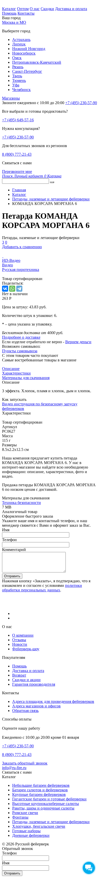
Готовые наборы (26, 831)
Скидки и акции (26, 680)
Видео (7, 265)
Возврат (19, 675)
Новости (19, 644)
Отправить (12, 576)
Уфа (15, 85)
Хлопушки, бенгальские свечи (38, 826)
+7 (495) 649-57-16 (18, 120)
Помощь (9, 13)
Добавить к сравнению (22, 247)
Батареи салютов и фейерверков (40, 790)
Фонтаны (20, 817)
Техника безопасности (21, 502)
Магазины (11, 98)
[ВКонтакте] (5, 289)
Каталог (9, 9)
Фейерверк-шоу (25, 649)
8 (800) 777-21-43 (16, 154)
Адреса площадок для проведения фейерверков (53, 701)
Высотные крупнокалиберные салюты (45, 803)
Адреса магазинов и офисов (36, 706)
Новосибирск (24, 53)
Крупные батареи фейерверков (39, 794)
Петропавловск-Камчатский (36, 62)
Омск (17, 58)
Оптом (23, 9)
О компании (23, 635)
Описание (11, 368)
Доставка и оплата (71, 9)
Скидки (47, 9)
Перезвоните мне (17, 171)
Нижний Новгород (28, 49)
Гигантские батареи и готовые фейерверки (49, 799)
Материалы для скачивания (26, 378)
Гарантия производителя (33, 684)
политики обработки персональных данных (42, 587)
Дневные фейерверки (31, 835)
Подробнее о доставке (21, 337)
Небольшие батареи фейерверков (41, 785)
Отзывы (19, 640)
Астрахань (21, 39)
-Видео (11, 260)
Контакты (26, 13)
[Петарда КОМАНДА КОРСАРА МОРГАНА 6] (2, 256)
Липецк (19, 44)
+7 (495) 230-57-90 (18, 137)
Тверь (17, 76)
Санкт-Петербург (27, 71)
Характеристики (16, 373)
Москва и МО (14, 22)
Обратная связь (25, 710)
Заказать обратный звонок (24, 763)
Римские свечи (25, 813)
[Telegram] (19, 289)
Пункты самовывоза (19, 351)
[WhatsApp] (12, 289)
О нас (35, 9)
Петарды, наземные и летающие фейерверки (51, 822)
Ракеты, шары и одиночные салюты (43, 808)
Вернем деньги (78, 342)
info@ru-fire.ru (14, 768)
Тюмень (19, 80)
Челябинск (21, 89)
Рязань (17, 67)
